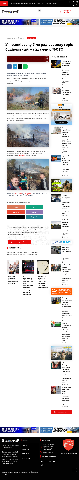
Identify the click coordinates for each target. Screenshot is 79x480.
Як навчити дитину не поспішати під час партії (66, 91)
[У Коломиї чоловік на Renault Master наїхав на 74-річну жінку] (56, 250)
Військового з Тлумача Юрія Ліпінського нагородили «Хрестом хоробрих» (66, 393)
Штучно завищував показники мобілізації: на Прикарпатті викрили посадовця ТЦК (66, 204)
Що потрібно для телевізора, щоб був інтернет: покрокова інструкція (66, 162)
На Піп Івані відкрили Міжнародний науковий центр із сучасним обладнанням (66, 271)
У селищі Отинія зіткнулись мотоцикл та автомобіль (66, 226)
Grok (16, 217)
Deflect (74, 453)
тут (39, 254)
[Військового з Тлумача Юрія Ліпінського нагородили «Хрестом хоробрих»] (56, 390)
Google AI (16, 212)
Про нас (25, 454)
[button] (39, 10)
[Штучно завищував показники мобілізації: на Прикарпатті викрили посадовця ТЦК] (56, 198)
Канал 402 (26, 458)
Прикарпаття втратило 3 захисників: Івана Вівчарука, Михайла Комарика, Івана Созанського (66, 70)
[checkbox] (74, 470)
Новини (25, 450)
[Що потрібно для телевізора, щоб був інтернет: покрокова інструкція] (56, 158)
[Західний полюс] (61, 12)
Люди (30, 38)
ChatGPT (34, 207)
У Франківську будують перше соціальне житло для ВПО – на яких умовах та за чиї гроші (66, 136)
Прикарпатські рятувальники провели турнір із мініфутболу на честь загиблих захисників (67, 305)
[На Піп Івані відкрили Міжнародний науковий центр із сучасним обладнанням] (56, 267)
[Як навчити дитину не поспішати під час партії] (56, 90)
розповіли (22, 155)
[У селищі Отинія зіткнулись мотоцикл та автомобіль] (56, 225)
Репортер (18, 194)
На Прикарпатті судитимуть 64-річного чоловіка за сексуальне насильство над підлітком (66, 370)
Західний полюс (67, 12)
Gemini (34, 212)
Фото (33, 38)
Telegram (27, 194)
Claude (16, 207)
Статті (24, 445)
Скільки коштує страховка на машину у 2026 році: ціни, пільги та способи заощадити (66, 328)
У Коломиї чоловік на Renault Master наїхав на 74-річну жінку (66, 251)
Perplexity (34, 217)
